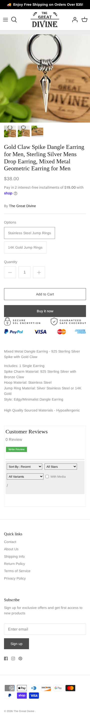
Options (10, 222)
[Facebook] (6, 658)
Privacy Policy (15, 578)
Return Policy (14, 564)
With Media (58, 476)
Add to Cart (45, 294)
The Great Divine (22, 206)
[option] (45, 78)
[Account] (73, 19)
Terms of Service (17, 571)
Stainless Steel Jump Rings (29, 233)
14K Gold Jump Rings (25, 247)
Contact (10, 542)
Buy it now (45, 311)
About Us (11, 549)
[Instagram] (13, 658)
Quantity (10, 262)
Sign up (16, 644)
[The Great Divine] (45, 20)
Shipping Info (14, 556)
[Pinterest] (20, 658)
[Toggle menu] (5, 19)
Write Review (16, 449)
